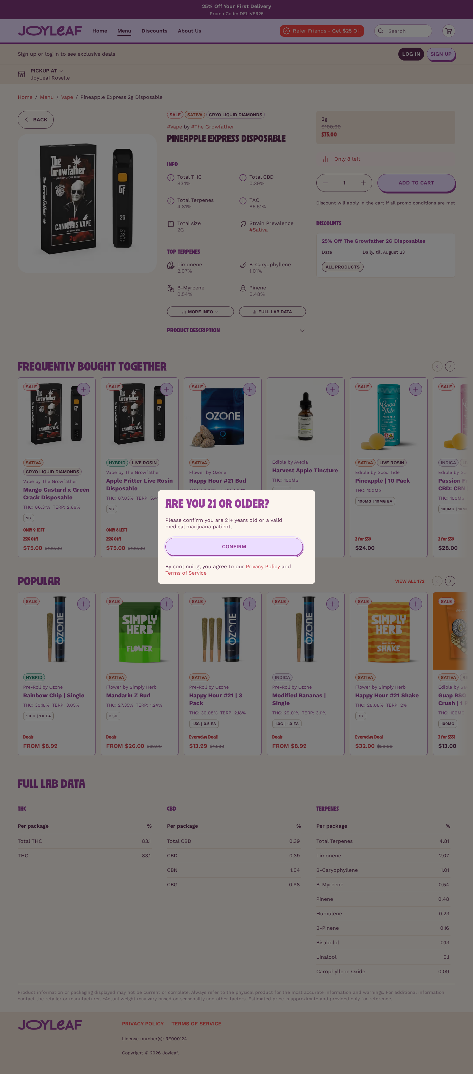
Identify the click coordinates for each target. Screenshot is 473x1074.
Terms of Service (186, 573)
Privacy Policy (263, 566)
